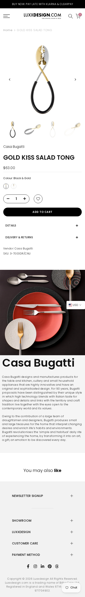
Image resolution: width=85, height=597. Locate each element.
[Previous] (10, 79)
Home (7, 30)
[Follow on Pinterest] (50, 566)
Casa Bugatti (24, 248)
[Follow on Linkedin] (42, 566)
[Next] (75, 79)
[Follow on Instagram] (35, 566)
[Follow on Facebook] (28, 566)
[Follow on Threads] (57, 566)
